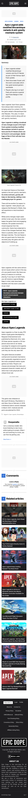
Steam (6, 321)
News (21, 21)
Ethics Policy (19, 722)
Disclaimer (18, 711)
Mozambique (20, 414)
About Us (9, 707)
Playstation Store (10, 317)
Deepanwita (16, 37)
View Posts (7, 439)
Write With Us (8, 702)
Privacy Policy (9, 711)
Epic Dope (8, 795)
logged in (15, 484)
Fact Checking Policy (13, 718)
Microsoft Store (9, 304)
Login (16, 702)
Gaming (16, 21)
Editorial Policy (19, 714)
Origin (6, 313)
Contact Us (17, 707)
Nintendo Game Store (11, 308)
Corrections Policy (9, 722)
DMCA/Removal (8, 714)
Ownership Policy (13, 726)
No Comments (11, 42)
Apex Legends (9, 21)
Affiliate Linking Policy (13, 730)
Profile (21, 702)
